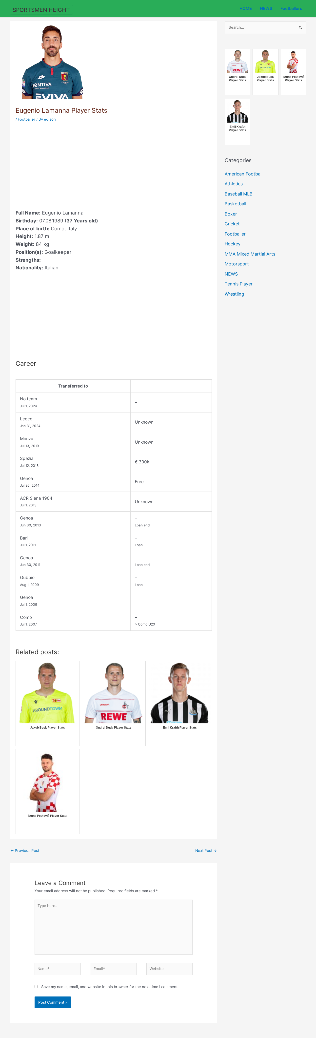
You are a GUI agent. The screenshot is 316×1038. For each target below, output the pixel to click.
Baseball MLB (239, 193)
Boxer (231, 213)
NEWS (266, 8)
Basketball (235, 203)
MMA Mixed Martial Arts (250, 254)
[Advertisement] (57, 164)
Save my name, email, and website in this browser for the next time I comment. (109, 986)
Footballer (26, 119)
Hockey (232, 243)
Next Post (206, 850)
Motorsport (237, 263)
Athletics (234, 183)
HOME (245, 8)
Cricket (232, 223)
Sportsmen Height (41, 9)
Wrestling (234, 294)
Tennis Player (239, 283)
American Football (243, 173)
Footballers (291, 8)
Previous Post (24, 850)
